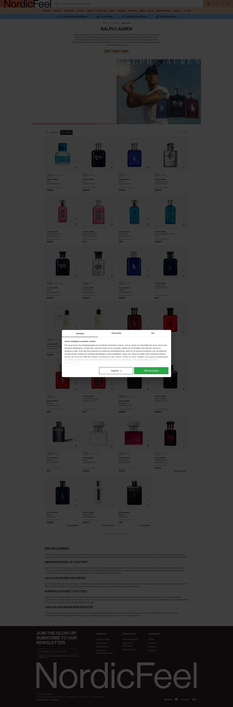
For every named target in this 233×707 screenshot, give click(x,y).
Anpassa (115, 371)
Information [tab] (116, 333)
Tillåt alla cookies (151, 371)
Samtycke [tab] (80, 333)
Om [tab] (152, 333)
